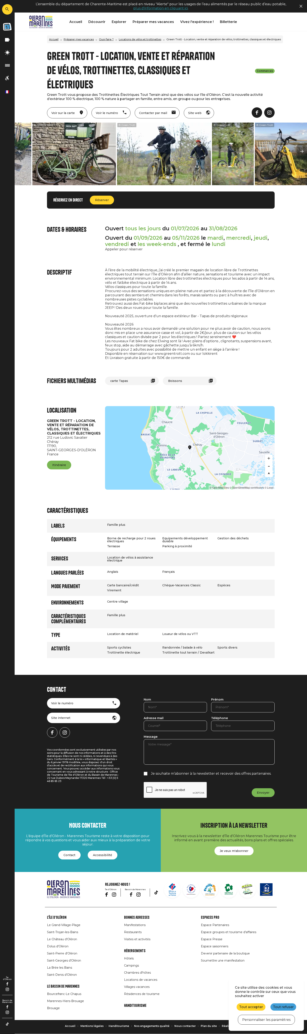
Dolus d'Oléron (58, 946)
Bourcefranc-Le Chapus (64, 993)
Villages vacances (137, 986)
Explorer (119, 22)
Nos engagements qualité (151, 1026)
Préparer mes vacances (153, 22)
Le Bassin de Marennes (63, 986)
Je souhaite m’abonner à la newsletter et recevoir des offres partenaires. (211, 774)
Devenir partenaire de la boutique (225, 953)
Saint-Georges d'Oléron (64, 960)
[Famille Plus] (210, 889)
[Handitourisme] (7, 78)
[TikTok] (7, 1024)
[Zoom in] (269, 458)
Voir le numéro (62, 703)
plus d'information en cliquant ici (160, 8)
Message (150, 737)
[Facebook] (7, 984)
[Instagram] (7, 989)
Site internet (60, 718)
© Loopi (269, 487)
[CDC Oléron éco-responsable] (247, 889)
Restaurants (133, 932)
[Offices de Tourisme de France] (172, 889)
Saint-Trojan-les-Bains (62, 932)
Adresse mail (154, 718)
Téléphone (219, 718)
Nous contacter (185, 1026)
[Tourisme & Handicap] (266, 889)
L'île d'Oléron (56, 917)
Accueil (75, 22)
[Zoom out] (269, 466)
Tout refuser (283, 1007)
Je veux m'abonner (234, 851)
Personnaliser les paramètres (266, 1020)
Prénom (217, 699)
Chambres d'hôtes (137, 972)
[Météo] (7, 52)
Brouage (53, 1008)
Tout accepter (251, 1007)
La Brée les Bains (59, 967)
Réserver (102, 200)
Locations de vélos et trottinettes (140, 39)
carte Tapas (119, 381)
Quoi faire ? (106, 39)
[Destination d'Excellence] (191, 889)
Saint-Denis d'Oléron (62, 974)
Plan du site (209, 1026)
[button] (20, 151)
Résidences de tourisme (142, 993)
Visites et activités (137, 939)
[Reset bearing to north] (269, 473)
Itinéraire (59, 465)
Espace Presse (211, 939)
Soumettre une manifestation (223, 960)
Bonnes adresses (137, 917)
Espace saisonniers (214, 946)
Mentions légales (92, 1026)
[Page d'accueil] (41, 22)
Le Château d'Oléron (62, 939)
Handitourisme (135, 1005)
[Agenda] (7, 26)
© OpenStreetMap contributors (247, 487)
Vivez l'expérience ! (197, 22)
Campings (131, 965)
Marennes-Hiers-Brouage (65, 1001)
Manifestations (135, 925)
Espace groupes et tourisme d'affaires (228, 932)
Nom (147, 699)
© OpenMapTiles (219, 487)
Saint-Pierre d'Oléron (62, 953)
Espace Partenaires (215, 925)
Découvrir (96, 22)
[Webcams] (7, 40)
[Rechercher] (7, 9)
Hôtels (129, 958)
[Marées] (7, 65)
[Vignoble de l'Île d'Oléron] (228, 889)
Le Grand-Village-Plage (63, 925)
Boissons (175, 381)
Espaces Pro (210, 917)
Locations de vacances (140, 979)
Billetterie (228, 22)
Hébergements (135, 951)
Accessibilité (102, 855)
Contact (69, 855)
